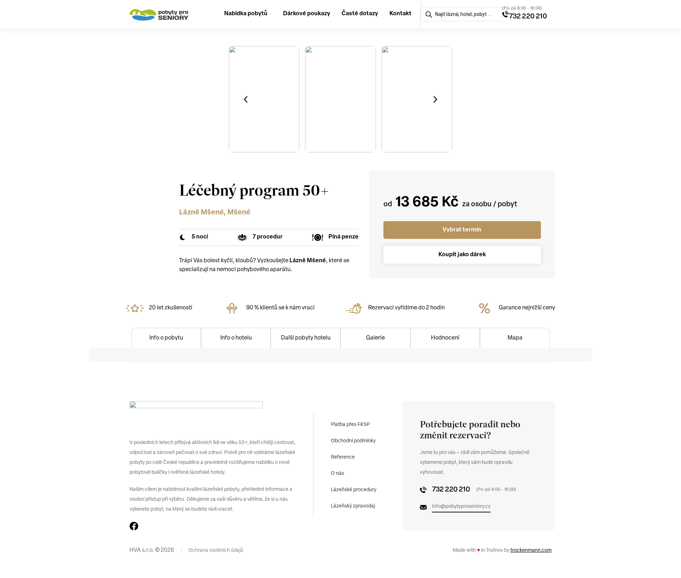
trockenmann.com (531, 550)
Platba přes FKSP (350, 424)
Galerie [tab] (375, 338)
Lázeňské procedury (353, 490)
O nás (337, 473)
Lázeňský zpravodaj (353, 506)
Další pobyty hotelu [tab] (306, 338)
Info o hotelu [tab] (236, 338)
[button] (245, 99)
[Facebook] (133, 526)
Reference (343, 457)
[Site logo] (159, 14)
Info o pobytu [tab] (166, 338)
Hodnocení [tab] (445, 338)
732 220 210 (528, 16)
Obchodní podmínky (353, 441)
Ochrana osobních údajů (215, 550)
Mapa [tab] (515, 338)
